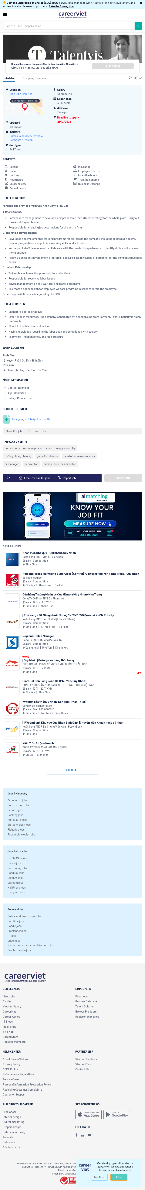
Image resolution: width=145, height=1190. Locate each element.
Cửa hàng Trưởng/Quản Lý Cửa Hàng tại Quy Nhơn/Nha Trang (62, 594)
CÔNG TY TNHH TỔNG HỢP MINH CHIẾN (44, 747)
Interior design (12, 1117)
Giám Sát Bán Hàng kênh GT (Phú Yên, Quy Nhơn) (54, 681)
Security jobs (15, 810)
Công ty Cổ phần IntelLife (37, 705)
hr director (31, 464)
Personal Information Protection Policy (27, 1084)
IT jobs (12, 935)
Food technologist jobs (21, 834)
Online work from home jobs (24, 916)
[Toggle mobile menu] (5, 14)
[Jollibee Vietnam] (12, 580)
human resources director (60, 464)
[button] (141, 2)
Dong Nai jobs (16, 872)
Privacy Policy (11, 1064)
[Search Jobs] (138, 26)
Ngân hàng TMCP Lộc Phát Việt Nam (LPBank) (48, 619)
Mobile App (9, 1026)
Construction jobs (18, 805)
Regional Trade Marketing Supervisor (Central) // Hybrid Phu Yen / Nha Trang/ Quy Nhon (80, 573)
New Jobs (9, 996)
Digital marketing (13, 1121)
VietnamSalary (12, 1006)
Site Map (8, 1031)
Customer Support (14, 1094)
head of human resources (79, 456)
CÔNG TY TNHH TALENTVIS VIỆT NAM (34, 67)
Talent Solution (84, 1006)
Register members (14, 1041)
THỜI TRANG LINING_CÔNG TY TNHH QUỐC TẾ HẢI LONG (54, 664)
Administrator (11, 1147)
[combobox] (69, 26)
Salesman (9, 1142)
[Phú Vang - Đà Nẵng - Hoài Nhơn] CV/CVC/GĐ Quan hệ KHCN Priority (68, 615)
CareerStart (10, 1036)
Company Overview (34, 78)
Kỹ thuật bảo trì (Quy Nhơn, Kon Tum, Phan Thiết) (54, 701)
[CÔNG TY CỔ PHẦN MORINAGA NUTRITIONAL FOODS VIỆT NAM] (12, 687)
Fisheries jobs (16, 829)
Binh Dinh (15, 93)
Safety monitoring (14, 1132)
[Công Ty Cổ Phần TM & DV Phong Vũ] (12, 601)
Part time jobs (16, 921)
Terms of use (11, 1079)
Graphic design (12, 1127)
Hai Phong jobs (17, 887)
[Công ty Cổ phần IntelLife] (12, 708)
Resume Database (86, 1001)
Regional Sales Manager (38, 636)
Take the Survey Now (61, 6)
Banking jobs (15, 815)
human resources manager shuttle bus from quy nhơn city (40, 448)
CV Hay (7, 1001)
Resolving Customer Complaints (22, 1089)
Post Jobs (81, 996)
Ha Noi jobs (14, 863)
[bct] (72, 1180)
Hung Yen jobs (16, 892)
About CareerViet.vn (15, 1059)
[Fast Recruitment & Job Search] (72, 14)
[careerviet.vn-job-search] (88, 1114)
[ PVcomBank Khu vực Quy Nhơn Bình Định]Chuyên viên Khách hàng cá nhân (72, 722)
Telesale (8, 1137)
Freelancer (9, 1111)
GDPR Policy (10, 1069)
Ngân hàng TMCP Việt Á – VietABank (43, 556)
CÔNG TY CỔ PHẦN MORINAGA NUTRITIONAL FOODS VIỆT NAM (58, 685)
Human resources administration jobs (30, 945)
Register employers (87, 1016)
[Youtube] (89, 1135)
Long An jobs (15, 877)
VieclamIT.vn (83, 1064)
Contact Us (82, 1069)
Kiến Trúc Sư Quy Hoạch (38, 743)
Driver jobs (14, 940)
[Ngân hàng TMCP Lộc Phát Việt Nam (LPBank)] (12, 621)
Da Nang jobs (15, 882)
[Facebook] (76, 1135)
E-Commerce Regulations (18, 1074)
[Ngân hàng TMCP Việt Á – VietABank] (12, 559)
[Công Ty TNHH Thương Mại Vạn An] (12, 642)
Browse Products (85, 1011)
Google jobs (15, 926)
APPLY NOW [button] (113, 66)
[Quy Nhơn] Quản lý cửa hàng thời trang (48, 660)
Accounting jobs (17, 800)
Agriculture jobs (17, 819)
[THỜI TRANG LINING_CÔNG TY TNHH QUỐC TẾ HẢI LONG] (12, 663)
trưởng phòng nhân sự (18, 456)
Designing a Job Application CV (31, 419)
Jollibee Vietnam (32, 577)
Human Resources (20, 136)
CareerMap (9, 1011)
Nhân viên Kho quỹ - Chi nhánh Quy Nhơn (49, 552)
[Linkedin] (82, 1135)
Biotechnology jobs (19, 824)
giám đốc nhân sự (47, 456)
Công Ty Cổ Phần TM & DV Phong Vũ (43, 598)
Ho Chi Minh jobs (18, 858)
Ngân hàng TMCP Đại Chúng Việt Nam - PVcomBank (52, 726)
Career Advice (11, 1016)
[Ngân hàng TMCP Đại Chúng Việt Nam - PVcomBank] (12, 729)
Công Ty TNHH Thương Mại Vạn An (42, 640)
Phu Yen (27, 93)
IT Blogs (8, 1021)
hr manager (12, 464)
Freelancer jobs (17, 930)
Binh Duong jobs (17, 868)
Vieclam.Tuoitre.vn (86, 1059)
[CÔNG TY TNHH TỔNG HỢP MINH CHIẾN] (12, 749)
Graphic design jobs (19, 950)
